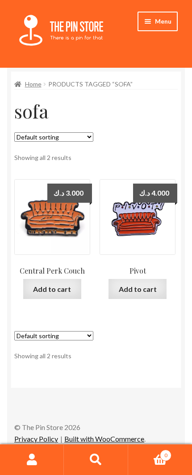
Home (33, 84)
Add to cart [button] (52, 289)
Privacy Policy (36, 438)
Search (96, 460)
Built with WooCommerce (104, 438)
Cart (147, 452)
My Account (32, 460)
